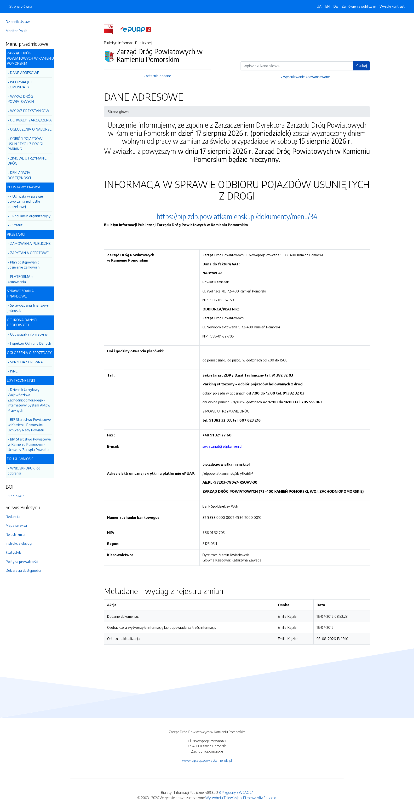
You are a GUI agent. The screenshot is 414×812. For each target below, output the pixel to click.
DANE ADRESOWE (24, 72)
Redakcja (13, 516)
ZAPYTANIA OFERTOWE (29, 253)
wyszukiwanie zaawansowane (306, 76)
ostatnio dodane (158, 76)
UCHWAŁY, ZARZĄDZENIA (31, 120)
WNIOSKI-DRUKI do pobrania (24, 470)
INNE (13, 371)
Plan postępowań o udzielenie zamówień (24, 264)
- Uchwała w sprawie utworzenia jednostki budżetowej (25, 201)
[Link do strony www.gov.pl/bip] (111, 29)
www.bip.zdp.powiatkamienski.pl (207, 760)
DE (336, 6)
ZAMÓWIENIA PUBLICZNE (30, 243)
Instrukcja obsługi (19, 543)
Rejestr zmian (16, 534)
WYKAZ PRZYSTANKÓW (29, 111)
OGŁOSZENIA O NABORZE (31, 129)
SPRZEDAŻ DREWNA (26, 362)
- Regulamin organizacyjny (30, 216)
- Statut (16, 225)
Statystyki (14, 552)
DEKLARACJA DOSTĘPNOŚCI (19, 175)
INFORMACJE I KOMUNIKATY (20, 84)
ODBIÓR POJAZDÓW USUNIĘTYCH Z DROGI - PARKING (26, 143)
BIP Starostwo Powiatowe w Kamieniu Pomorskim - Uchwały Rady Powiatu (29, 424)
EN (327, 6)
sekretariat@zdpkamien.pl (222, 446)
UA (319, 6)
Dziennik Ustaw (18, 21)
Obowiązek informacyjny (29, 334)
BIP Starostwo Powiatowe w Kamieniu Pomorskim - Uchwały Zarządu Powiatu (29, 444)
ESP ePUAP (15, 496)
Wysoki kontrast (392, 6)
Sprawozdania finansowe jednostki (28, 308)
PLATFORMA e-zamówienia (21, 279)
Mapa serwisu (16, 525)
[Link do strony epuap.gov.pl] (135, 29)
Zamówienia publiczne (359, 6)
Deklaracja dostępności (23, 570)
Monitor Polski (16, 31)
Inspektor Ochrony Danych (30, 343)
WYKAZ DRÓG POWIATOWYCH (21, 99)
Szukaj (361, 65)
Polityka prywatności (22, 561)
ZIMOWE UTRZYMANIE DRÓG (27, 161)
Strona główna (20, 6)
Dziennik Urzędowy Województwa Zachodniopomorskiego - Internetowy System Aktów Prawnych (29, 399)
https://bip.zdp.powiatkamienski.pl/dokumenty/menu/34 (237, 216)
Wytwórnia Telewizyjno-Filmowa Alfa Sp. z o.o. (241, 797)
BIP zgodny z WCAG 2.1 (236, 792)
